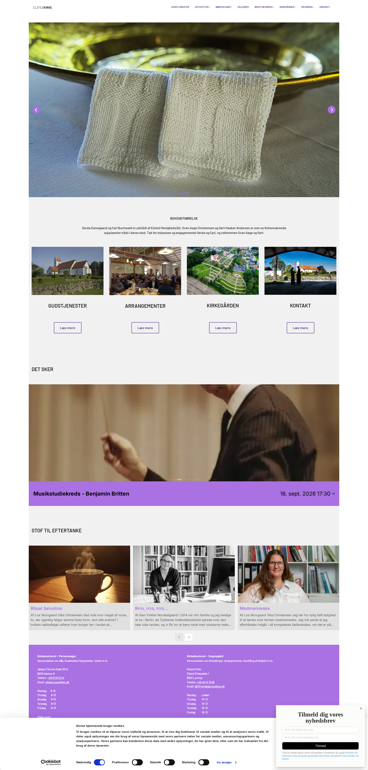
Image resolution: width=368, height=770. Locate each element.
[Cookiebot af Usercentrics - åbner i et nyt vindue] (51, 762)
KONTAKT (324, 7)
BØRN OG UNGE (223, 7)
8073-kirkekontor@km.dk (210, 686)
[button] (67, 327)
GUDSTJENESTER (180, 7)
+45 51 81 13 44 (56, 677)
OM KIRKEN (306, 7)
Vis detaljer (224, 762)
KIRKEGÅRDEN (287, 7)
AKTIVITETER (201, 7)
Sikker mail (43, 717)
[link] (202, 7)
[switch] (137, 762)
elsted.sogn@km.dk (57, 682)
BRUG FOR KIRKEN (263, 7)
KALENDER (243, 7)
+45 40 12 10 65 (205, 682)
